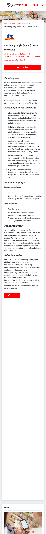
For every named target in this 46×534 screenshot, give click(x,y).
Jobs (5, 24)
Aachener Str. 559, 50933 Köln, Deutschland (23, 56)
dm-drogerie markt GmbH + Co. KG (20, 54)
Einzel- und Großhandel (19, 24)
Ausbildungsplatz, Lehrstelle (15, 60)
